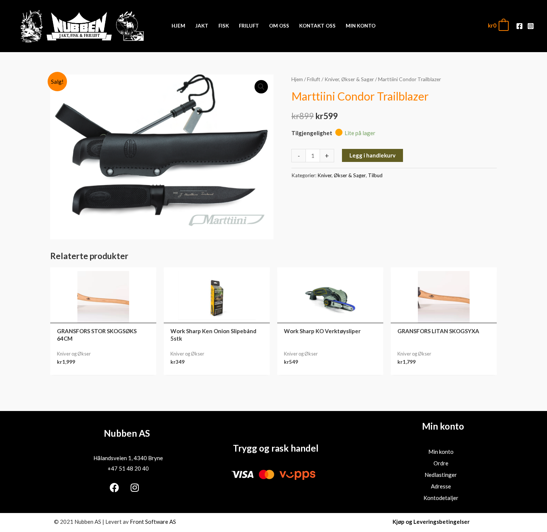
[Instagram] (530, 26)
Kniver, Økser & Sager (349, 79)
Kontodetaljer (440, 497)
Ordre (441, 463)
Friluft (313, 79)
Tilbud (375, 175)
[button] (261, 86)
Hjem (297, 79)
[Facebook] (519, 26)
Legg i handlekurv (372, 155)
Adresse (441, 486)
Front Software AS (153, 521)
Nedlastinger (441, 474)
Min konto (441, 451)
